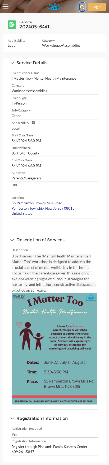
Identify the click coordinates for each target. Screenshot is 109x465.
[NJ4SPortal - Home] (54, 6)
